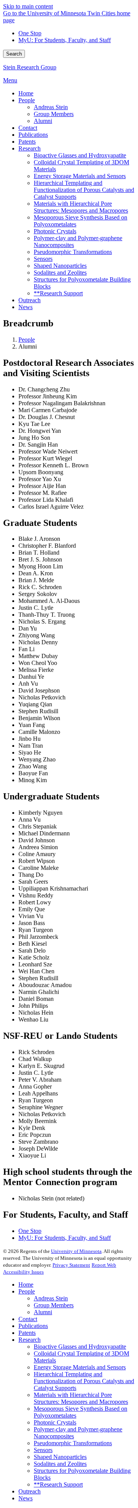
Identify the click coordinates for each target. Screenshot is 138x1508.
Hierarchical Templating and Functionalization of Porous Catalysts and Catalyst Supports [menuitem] (84, 190)
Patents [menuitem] (27, 141)
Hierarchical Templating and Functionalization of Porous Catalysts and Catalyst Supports (84, 1381)
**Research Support (58, 1484)
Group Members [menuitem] (54, 114)
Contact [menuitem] (27, 127)
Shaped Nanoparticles (60, 1457)
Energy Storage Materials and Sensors (80, 1367)
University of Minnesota (76, 1251)
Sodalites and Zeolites (60, 1464)
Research (29, 1339)
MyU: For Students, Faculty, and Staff (64, 40)
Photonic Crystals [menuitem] (55, 231)
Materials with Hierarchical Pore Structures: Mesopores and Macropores (81, 1398)
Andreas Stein (51, 1298)
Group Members (54, 1305)
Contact (27, 1319)
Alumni (43, 1312)
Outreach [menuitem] (29, 300)
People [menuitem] (26, 100)
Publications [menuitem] (33, 134)
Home (25, 1284)
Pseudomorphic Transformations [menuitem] (73, 252)
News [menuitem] (25, 307)
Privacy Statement (71, 1265)
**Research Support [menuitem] (58, 293)
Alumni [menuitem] (43, 121)
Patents (27, 1333)
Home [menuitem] (25, 93)
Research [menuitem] (29, 148)
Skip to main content (28, 6)
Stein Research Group (29, 67)
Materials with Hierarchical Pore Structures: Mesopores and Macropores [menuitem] (81, 207)
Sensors (43, 1450)
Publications (33, 1326)
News (25, 1498)
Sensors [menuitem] (43, 258)
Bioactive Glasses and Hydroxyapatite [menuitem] (80, 155)
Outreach (29, 1491)
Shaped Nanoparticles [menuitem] (60, 265)
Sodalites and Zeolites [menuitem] (60, 272)
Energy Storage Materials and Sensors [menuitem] (80, 176)
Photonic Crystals (55, 1422)
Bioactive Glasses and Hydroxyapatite (80, 1346)
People (26, 339)
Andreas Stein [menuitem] (51, 107)
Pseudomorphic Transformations (73, 1443)
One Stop (29, 33)
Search (14, 54)
